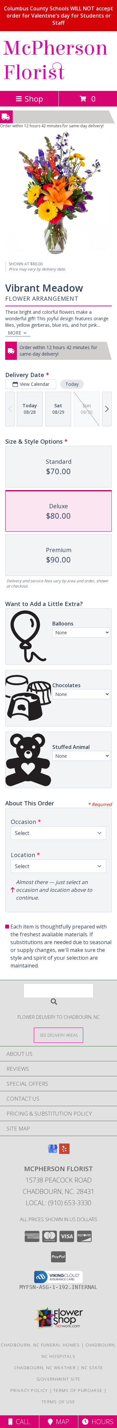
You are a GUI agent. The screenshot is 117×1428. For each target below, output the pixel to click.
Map (61, 1421)
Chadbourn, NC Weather (45, 1368)
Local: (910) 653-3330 (58, 1202)
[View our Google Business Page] (52, 1152)
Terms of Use (58, 1402)
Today (72, 384)
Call (21, 1421)
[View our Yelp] (64, 1152)
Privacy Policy (29, 1390)
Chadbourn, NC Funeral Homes (40, 1345)
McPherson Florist (55, 60)
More (14, 333)
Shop (34, 98)
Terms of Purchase (77, 1390)
